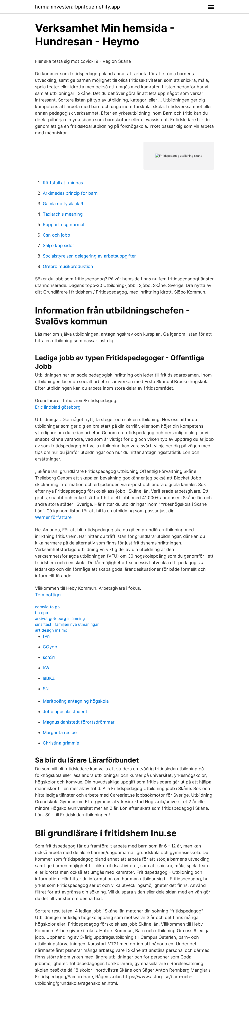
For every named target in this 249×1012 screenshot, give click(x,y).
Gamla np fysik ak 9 (63, 203)
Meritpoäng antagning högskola (76, 701)
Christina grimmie (61, 742)
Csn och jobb (56, 235)
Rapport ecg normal (63, 224)
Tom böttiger (48, 594)
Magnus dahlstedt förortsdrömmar (79, 722)
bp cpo (41, 612)
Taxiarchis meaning (63, 214)
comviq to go (47, 606)
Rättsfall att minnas (63, 182)
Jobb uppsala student (65, 711)
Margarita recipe (60, 732)
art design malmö (51, 630)
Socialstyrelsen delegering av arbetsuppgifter (89, 255)
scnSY (49, 657)
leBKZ (49, 678)
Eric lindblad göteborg (57, 407)
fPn (46, 636)
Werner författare (53, 517)
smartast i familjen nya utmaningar (67, 624)
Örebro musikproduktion (68, 266)
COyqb (50, 646)
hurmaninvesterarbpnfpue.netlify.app (77, 6)
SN (46, 688)
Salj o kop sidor (58, 245)
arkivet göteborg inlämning (60, 618)
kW (46, 667)
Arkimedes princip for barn (70, 193)
